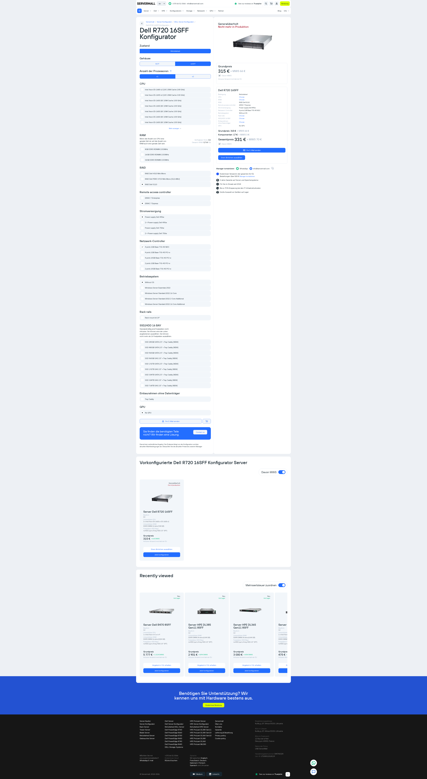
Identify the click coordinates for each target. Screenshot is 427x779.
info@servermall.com (195, 3)
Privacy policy (220, 735)
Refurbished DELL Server (174, 727)
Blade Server (145, 732)
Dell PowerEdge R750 (173, 735)
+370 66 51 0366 (179, 3)
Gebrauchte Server (147, 738)
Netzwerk (201, 11)
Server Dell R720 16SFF (158, 511)
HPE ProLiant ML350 (198, 744)
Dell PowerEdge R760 (173, 730)
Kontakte (218, 727)
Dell (155, 11)
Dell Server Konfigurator (174, 724)
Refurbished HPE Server (199, 727)
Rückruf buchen (171, 760)
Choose (241, 97)
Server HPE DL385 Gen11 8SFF (199, 626)
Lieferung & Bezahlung (224, 732)
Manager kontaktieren (247, 176)
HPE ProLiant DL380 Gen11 (200, 730)
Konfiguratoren (175, 11)
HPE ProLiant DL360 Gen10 (200, 735)
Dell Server (169, 721)
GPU (211, 11)
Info (285, 11)
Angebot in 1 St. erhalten (161, 665)
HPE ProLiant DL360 (198, 741)
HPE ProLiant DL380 (198, 738)
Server (146, 11)
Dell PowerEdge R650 (173, 738)
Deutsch (203, 760)
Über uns (218, 724)
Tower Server (145, 730)
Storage (189, 11)
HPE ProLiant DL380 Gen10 (200, 732)
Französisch (194, 760)
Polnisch (201, 763)
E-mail (150, 760)
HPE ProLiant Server (198, 721)
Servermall (219, 721)
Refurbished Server (147, 735)
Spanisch (193, 765)
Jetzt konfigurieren (162, 555)
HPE (163, 11)
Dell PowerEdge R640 (173, 744)
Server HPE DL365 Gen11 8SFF (244, 626)
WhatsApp (144, 760)
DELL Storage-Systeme (174, 747)
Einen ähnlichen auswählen (231, 157)
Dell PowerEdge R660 (173, 732)
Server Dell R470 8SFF (157, 624)
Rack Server (144, 727)
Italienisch (194, 763)
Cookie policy (220, 738)
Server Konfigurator (147, 724)
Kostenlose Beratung (213, 705)
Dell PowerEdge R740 (173, 741)
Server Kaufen (145, 721)
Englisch (204, 758)
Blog (279, 11)
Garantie (218, 730)
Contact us (200, 432)
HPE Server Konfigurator (199, 724)
